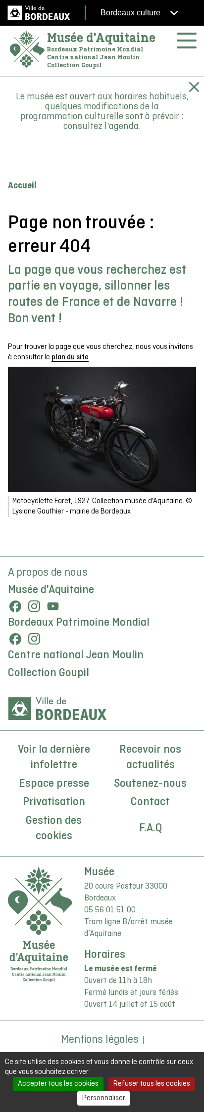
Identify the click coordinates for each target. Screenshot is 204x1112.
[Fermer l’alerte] (194, 87)
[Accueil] (27, 50)
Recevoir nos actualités (150, 757)
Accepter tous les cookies (58, 1084)
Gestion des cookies (54, 829)
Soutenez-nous (150, 784)
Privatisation (54, 802)
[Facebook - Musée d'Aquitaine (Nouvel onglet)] (15, 606)
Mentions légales (100, 1040)
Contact (150, 802)
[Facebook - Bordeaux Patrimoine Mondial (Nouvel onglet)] (15, 639)
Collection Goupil (48, 673)
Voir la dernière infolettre (54, 757)
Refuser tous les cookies (151, 1084)
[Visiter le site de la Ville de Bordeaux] (57, 709)
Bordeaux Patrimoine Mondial (79, 623)
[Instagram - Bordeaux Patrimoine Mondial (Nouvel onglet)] (34, 639)
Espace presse (54, 784)
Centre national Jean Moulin (76, 655)
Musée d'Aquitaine (101, 37)
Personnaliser (103, 1098)
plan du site (70, 357)
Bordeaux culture (131, 12)
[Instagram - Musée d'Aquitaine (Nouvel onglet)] (34, 606)
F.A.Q (150, 828)
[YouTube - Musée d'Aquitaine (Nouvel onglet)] (53, 606)
